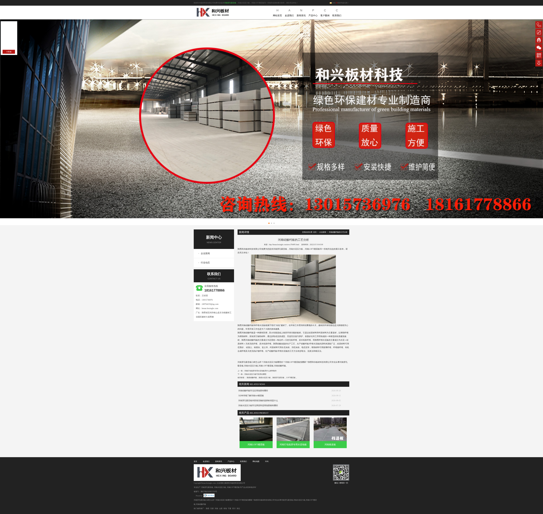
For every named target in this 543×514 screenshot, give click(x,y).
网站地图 (256, 461)
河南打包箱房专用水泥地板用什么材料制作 (260, 371)
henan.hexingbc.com (210, 308)
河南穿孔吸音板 (230, 3)
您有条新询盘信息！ (340, 3)
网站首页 (277, 13)
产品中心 (313, 13)
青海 (225, 508)
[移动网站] (538, 55)
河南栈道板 (330, 444)
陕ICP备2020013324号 (209, 492)
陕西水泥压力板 (265, 378)
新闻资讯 (301, 13)
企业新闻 (205, 253)
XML (267, 461)
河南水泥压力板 (220, 487)
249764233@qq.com (210, 304)
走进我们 (289, 13)
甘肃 (212, 508)
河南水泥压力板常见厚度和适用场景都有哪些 (258, 405)
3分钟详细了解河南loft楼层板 (251, 396)
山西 (220, 508)
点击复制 (220, 483)
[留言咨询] (538, 32)
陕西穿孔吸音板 (278, 378)
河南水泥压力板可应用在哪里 (255, 374)
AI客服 (8, 52)
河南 (216, 508)
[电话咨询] (538, 24)
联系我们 (336, 13)
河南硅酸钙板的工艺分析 (338, 232)
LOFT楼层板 (291, 378)
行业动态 (205, 262)
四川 (234, 508)
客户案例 (324, 13)
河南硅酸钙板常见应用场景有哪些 (253, 391)
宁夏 (229, 508)
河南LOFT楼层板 (256, 444)
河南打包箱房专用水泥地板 (293, 444)
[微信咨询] (538, 47)
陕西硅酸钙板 (252, 378)
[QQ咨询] (538, 40)
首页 (315, 232)
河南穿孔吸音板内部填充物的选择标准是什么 (258, 400)
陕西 (207, 508)
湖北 (238, 508)
